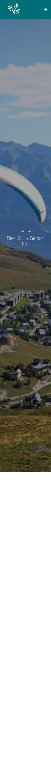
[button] (45, 9)
